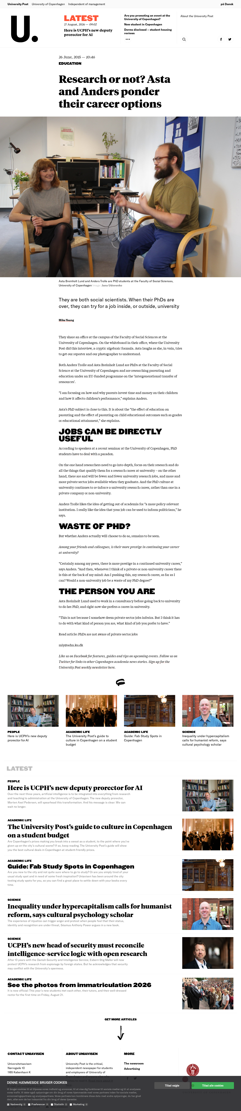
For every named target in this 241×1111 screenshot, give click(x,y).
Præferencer (39, 1104)
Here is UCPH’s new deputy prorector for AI (88, 32)
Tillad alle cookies (212, 1085)
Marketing (80, 1104)
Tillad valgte (172, 1085)
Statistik (60, 1104)
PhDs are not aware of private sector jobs (108, 634)
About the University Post (196, 16)
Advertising (132, 1068)
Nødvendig (17, 1104)
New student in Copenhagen (143, 24)
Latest (81, 18)
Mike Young (66, 320)
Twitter (64, 661)
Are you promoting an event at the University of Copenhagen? (147, 17)
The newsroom (134, 1063)
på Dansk (227, 4)
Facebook (81, 656)
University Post (18, 4)
